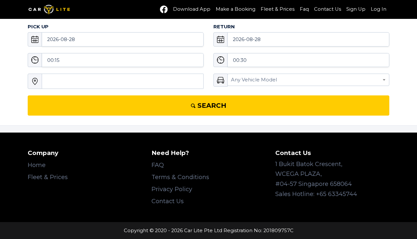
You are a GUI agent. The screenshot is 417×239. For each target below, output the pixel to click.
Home (37, 165)
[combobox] (123, 81)
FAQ (157, 165)
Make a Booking (235, 9)
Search (210, 105)
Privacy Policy (171, 189)
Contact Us (327, 9)
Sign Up (356, 9)
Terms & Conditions (180, 177)
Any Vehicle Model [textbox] (254, 80)
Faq (304, 9)
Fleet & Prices (278, 9)
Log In (378, 9)
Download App (191, 9)
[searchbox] (45, 84)
